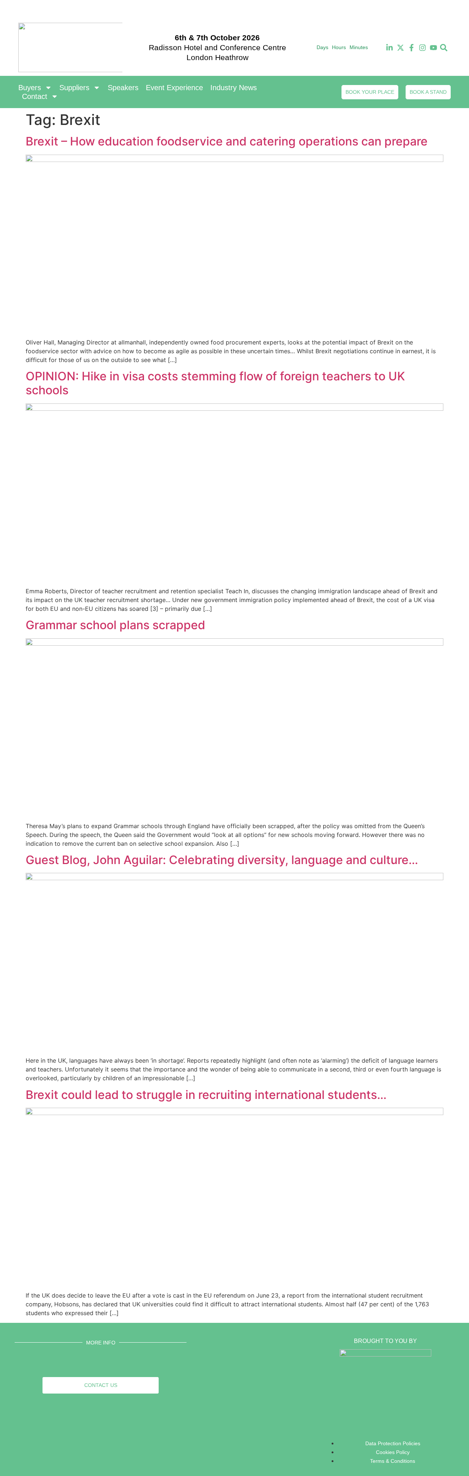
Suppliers (74, 88)
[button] (444, 48)
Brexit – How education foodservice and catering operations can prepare (227, 141)
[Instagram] (422, 47)
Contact (34, 96)
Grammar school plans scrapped (115, 625)
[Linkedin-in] (389, 47)
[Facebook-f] (411, 47)
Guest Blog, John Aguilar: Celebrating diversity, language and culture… (222, 860)
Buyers (29, 88)
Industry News (233, 88)
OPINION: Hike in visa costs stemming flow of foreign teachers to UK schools (215, 383)
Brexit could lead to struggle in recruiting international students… (206, 1095)
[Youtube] (433, 47)
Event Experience (174, 88)
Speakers (123, 88)
